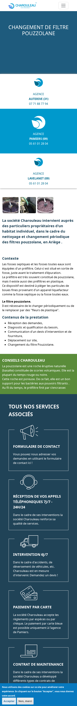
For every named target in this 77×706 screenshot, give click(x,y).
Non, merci (25, 701)
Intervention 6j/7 (30, 554)
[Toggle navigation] (63, 5)
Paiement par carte (32, 607)
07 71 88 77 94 (38, 104)
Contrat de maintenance (38, 664)
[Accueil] (24, 5)
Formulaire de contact (36, 446)
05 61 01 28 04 (38, 144)
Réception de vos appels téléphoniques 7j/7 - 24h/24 (37, 501)
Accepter (9, 701)
